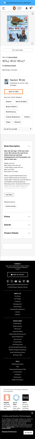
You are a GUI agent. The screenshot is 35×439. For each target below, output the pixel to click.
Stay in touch (18, 275)
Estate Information (17, 380)
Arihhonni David (10, 66)
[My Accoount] (26, 8)
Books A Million (11, 107)
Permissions (17, 377)
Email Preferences (17, 337)
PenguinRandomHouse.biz (17, 334)
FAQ (17, 367)
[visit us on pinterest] (23, 281)
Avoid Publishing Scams (17, 352)
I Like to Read (12, 57)
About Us (17, 293)
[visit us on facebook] (7, 281)
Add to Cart (14, 92)
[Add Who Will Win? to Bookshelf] (33, 14)
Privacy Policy (17, 342)
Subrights (17, 374)
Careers (17, 312)
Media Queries (17, 326)
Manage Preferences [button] (9, 431)
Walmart (17, 122)
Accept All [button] (28, 433)
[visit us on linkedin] (19, 281)
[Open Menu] (3, 8)
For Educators (17, 372)
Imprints (17, 314)
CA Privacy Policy (17, 344)
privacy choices (6, 428)
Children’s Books (10, 206)
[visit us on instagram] (27, 281)
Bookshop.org (11, 112)
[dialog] (17, 425)
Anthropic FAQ (17, 355)
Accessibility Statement (17, 309)
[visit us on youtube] (15, 281)
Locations (17, 301)
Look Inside (18, 50)
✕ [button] (32, 413)
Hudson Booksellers (13, 117)
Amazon (9, 102)
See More (9, 195)
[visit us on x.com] (11, 281)
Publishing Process (17, 364)
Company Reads (18, 331)
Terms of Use (17, 339)
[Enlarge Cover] (32, 43)
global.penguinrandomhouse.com (17, 284)
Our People (17, 299)
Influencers (17, 329)
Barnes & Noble (21, 102)
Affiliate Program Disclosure (17, 350)
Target (8, 122)
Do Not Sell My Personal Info (17, 347)
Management (17, 304)
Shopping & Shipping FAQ (17, 369)
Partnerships (17, 323)
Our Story (17, 296)
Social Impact (17, 307)
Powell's (27, 117)
